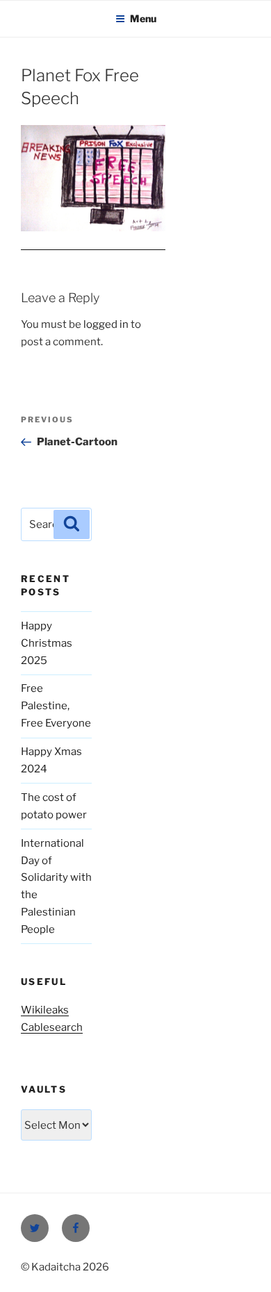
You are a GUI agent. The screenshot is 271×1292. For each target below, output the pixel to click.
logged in (106, 324)
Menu (143, 18)
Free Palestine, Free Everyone (56, 705)
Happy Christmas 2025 (46, 643)
